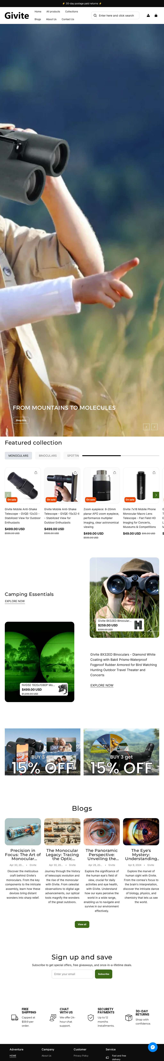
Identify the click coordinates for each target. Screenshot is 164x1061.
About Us (51, 19)
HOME (13, 1055)
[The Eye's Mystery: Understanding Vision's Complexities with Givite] (141, 831)
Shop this (21, 420)
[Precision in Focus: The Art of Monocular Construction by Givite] (23, 831)
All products (53, 11)
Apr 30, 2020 (56, 865)
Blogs (38, 19)
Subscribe (103, 974)
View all (82, 924)
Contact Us (68, 19)
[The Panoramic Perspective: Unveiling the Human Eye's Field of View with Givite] (102, 831)
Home (38, 11)
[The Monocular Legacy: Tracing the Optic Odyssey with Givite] (62, 831)
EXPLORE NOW (15, 601)
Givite (33, 865)
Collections (71, 11)
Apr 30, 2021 (17, 865)
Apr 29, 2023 (95, 865)
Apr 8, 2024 (134, 865)
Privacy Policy (81, 1055)
